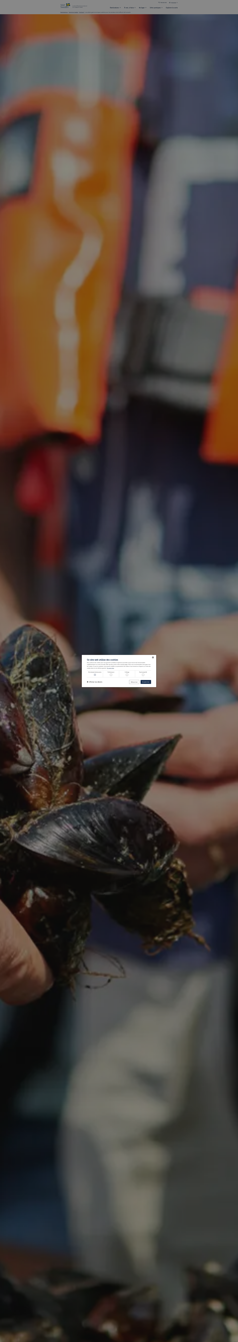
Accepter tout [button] (145, 682)
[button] (94, 682)
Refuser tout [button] (134, 682)
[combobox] (153, 657)
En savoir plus (110, 668)
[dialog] (119, 671)
